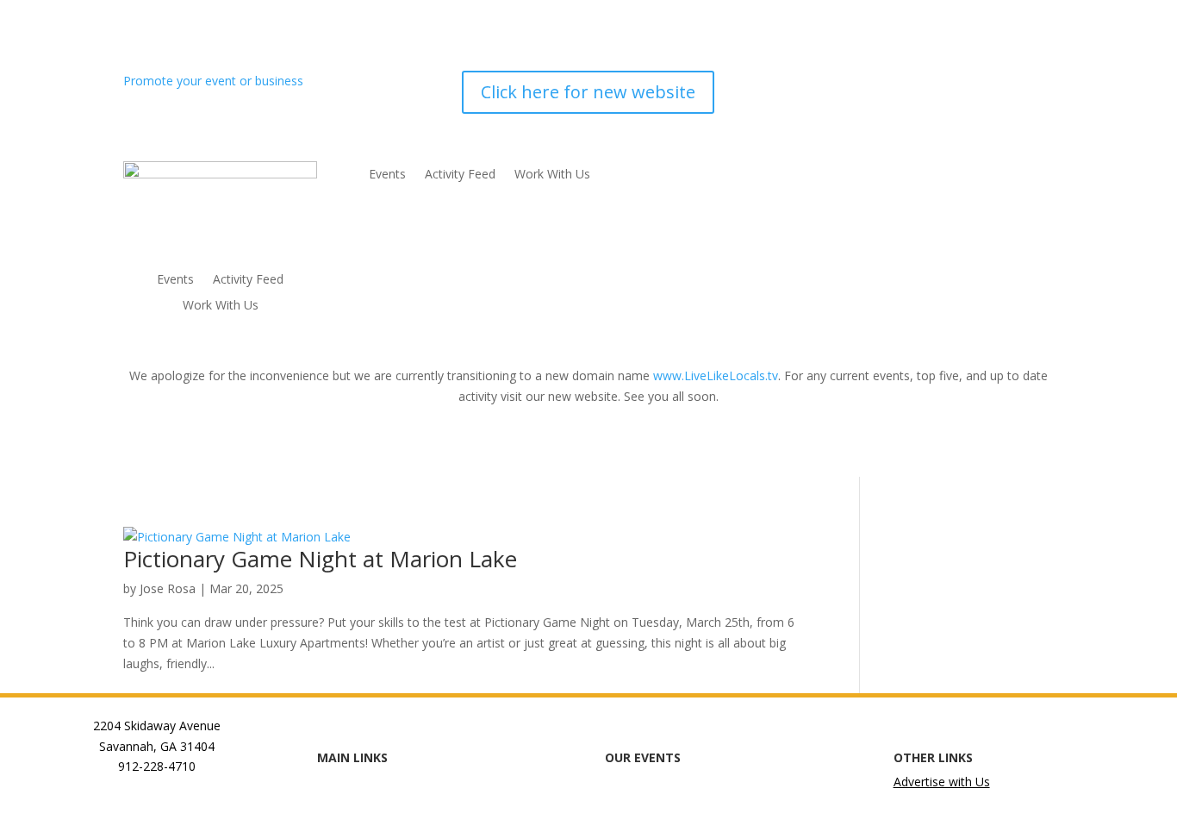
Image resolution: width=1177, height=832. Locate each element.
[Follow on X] (971, 84)
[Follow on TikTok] (1005, 84)
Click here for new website (588, 91)
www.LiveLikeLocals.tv (715, 375)
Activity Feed (248, 280)
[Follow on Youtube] (1040, 84)
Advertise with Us (942, 781)
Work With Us (220, 306)
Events (175, 280)
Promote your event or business (215, 80)
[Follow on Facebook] (902, 84)
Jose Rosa (168, 588)
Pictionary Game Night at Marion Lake (320, 558)
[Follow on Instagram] (936, 84)
